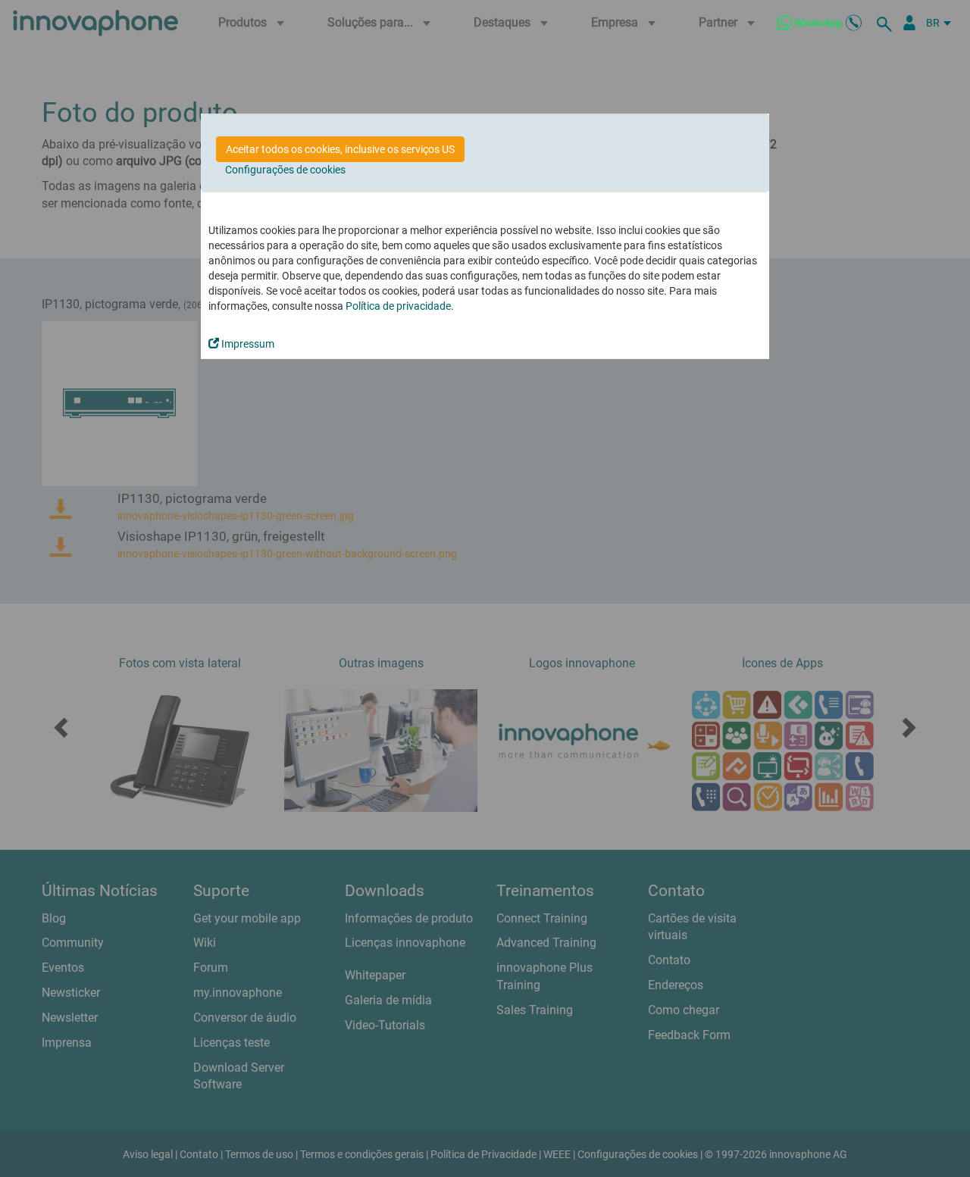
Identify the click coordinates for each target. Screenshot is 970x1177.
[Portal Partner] (909, 23)
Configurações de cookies (285, 170)
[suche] (886, 23)
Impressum (246, 344)
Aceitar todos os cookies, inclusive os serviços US (340, 149)
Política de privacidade (398, 306)
